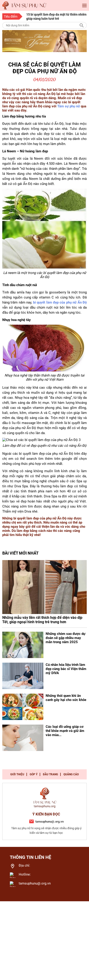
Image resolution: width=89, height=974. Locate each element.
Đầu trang (50, 774)
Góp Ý (33, 774)
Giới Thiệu (17, 774)
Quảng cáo (71, 774)
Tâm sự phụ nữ (68, 106)
